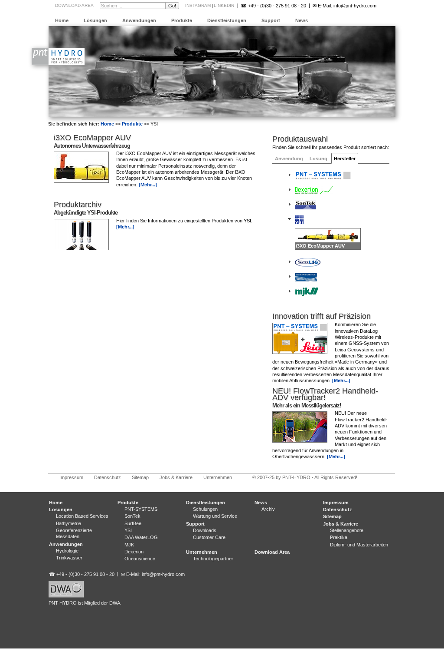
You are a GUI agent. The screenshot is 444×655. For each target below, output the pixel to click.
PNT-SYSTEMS (140, 509)
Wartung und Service (215, 516)
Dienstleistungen (226, 20)
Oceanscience (139, 558)
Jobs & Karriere (176, 477)
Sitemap (140, 477)
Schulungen (205, 509)
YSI (128, 530)
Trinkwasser (69, 557)
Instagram (198, 5)
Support (270, 20)
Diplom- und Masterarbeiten (359, 544)
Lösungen (95, 20)
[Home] (58, 63)
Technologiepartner (213, 558)
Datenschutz (107, 477)
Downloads (204, 530)
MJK (129, 544)
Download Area (74, 5)
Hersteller (345, 158)
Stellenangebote (346, 530)
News (301, 20)
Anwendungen (139, 20)
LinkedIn (224, 5)
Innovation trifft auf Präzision (321, 316)
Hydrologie (67, 550)
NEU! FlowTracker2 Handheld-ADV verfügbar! (325, 394)
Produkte (181, 20)
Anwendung (289, 158)
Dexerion (134, 551)
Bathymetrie (68, 523)
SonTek (132, 516)
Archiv (268, 509)
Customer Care (209, 537)
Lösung (318, 158)
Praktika (338, 537)
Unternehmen (217, 477)
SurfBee (132, 523)
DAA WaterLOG (141, 537)
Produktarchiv (77, 204)
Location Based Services (82, 516)
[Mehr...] (341, 380)
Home (62, 20)
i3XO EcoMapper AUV (92, 137)
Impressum (71, 477)
